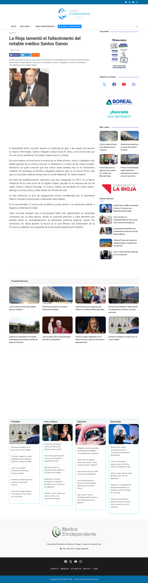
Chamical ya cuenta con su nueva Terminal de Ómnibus (130, 147)
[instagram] (137, 2)
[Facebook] (65, 561)
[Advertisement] (52, 126)
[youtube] (133, 2)
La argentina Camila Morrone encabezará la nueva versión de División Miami (126, 231)
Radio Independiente (45, 26)
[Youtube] (75, 561)
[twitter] (129, 2)
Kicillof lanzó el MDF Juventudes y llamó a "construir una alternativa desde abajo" (126, 208)
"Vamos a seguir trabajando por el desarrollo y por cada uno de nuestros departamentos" (90, 339)
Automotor (76, 569)
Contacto (54, 569)
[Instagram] (80, 561)
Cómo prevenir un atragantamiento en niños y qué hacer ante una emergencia (125, 220)
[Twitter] (70, 561)
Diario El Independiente (71, 26)
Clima (95, 569)
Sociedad (12, 33)
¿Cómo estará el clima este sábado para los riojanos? (108, 147)
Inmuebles (65, 569)
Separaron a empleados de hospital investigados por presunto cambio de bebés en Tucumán (23, 339)
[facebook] (126, 2)
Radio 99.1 (87, 569)
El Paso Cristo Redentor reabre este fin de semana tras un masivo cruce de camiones (123, 309)
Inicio (13, 26)
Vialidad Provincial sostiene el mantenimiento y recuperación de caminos (125, 243)
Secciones (24, 26)
